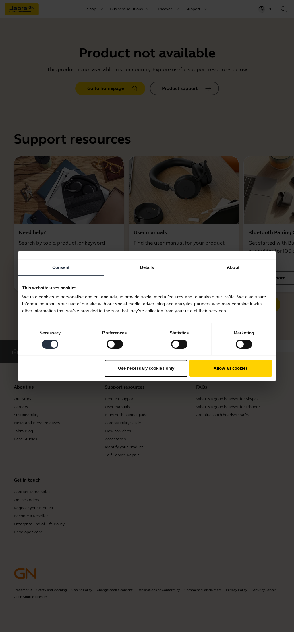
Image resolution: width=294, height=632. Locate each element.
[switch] (115, 344)
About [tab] (233, 267)
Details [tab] (147, 267)
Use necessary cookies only (146, 368)
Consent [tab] (60, 267)
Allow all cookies (231, 368)
